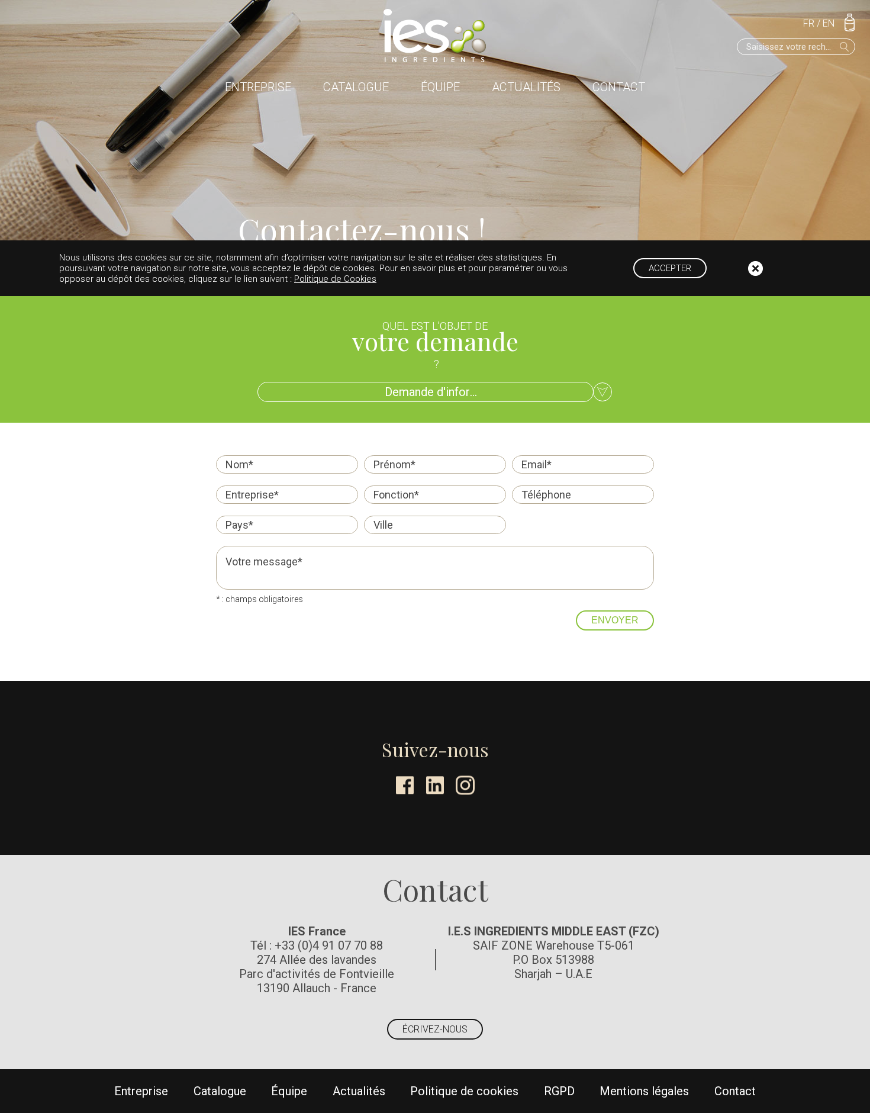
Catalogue (356, 87)
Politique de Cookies (335, 279)
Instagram (465, 785)
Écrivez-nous (435, 1029)
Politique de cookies (464, 1091)
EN (828, 23)
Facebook (404, 785)
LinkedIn (435, 785)
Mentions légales (644, 1091)
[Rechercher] (844, 47)
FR (808, 23)
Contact (618, 87)
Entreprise (258, 87)
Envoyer (615, 620)
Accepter (670, 268)
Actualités (526, 87)
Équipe (440, 87)
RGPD (559, 1091)
